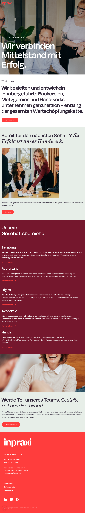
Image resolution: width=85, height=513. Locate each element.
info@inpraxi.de (15, 473)
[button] (4, 508)
